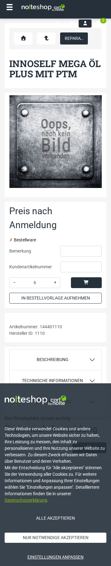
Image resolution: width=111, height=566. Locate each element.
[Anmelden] (85, 23)
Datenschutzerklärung (26, 500)
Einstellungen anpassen (55, 557)
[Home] (43, 8)
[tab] (55, 359)
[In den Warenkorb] (86, 282)
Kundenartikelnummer (30, 266)
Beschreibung (52, 359)
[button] (58, 24)
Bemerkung (20, 251)
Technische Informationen (52, 380)
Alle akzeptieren (55, 518)
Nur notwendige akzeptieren (55, 537)
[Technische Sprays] (46, 38)
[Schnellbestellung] (72, 23)
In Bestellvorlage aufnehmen (55, 298)
